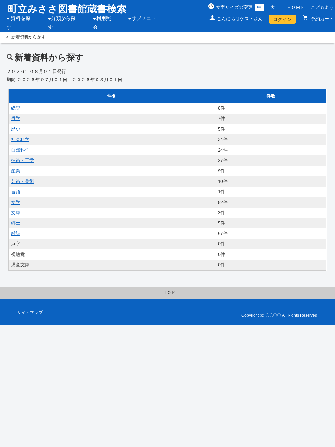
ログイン (282, 19)
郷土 (15, 222)
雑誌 (15, 233)
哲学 (15, 118)
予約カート (321, 18)
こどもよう (322, 7)
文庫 (15, 212)
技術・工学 (22, 160)
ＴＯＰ (169, 292)
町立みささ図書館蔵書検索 (67, 8)
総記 (15, 108)
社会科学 (20, 139)
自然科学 (20, 149)
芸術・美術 (22, 181)
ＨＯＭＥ (296, 7)
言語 (15, 191)
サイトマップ (30, 312)
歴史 (15, 129)
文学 (15, 202)
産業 (15, 170)
